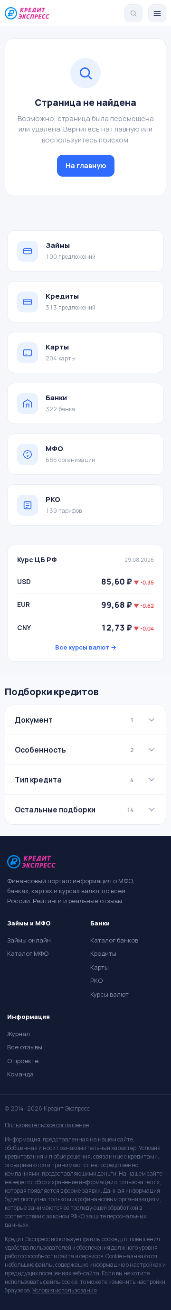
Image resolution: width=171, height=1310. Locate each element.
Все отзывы (24, 1047)
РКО (96, 980)
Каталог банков (114, 940)
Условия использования (64, 1290)
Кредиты (103, 953)
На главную (86, 165)
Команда (20, 1074)
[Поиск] (133, 13)
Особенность (74, 750)
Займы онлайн (29, 940)
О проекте (22, 1060)
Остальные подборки (74, 809)
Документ (74, 720)
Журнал (18, 1033)
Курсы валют (109, 994)
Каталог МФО (27, 953)
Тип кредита (74, 779)
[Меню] (157, 13)
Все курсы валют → (85, 647)
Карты (99, 967)
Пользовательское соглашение (47, 1125)
